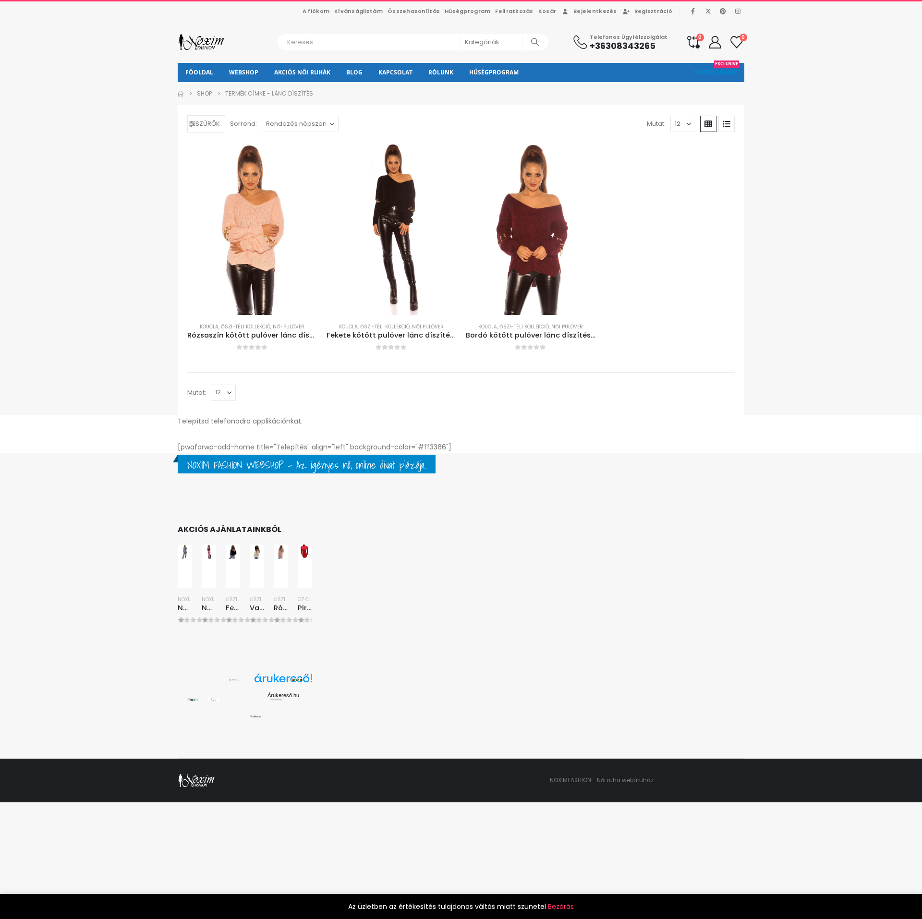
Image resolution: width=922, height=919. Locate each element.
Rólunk (440, 72)
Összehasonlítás (414, 11)
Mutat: (656, 123)
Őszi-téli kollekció (245, 326)
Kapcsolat (395, 72)
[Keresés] (535, 42)
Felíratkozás (514, 11)
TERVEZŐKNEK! (715, 69)
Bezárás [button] (561, 906)
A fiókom (316, 11)
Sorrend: (243, 123)
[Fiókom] (715, 42)
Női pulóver (288, 326)
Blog (354, 72)
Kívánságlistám (358, 11)
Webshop (243, 72)
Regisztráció (653, 11)
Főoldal (199, 72)
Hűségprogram (467, 11)
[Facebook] (693, 11)
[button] (206, 124)
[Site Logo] (202, 42)
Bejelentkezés (595, 11)
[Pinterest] (722, 11)
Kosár (547, 11)
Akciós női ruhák (302, 72)
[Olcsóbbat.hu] (255, 716)
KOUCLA (209, 326)
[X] (708, 11)
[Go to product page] (252, 228)
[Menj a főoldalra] (180, 93)
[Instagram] (737, 11)
